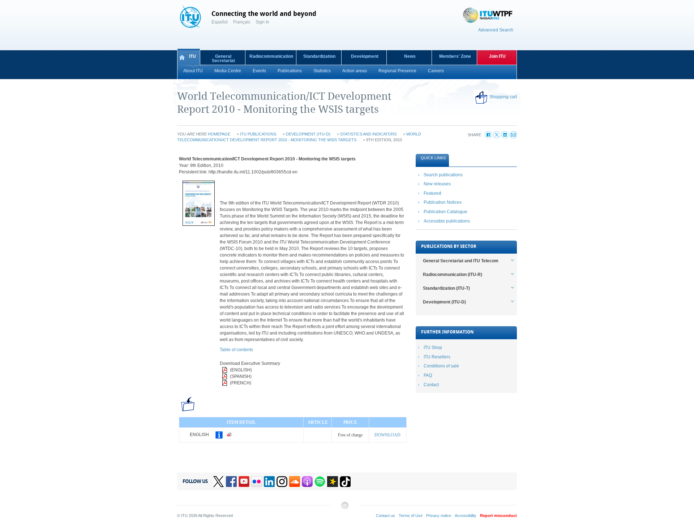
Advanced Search (495, 30)
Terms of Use (411, 515)
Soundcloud (294, 481)
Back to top (344, 508)
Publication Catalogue (445, 211)
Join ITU (497, 56)
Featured (432, 193)
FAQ (428, 375)
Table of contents (236, 349)
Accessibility (465, 515)
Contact (431, 384)
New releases (437, 183)
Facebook (231, 481)
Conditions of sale (441, 365)
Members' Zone (455, 56)
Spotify (319, 481)
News (410, 56)
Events (259, 70)
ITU (192, 56)
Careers (436, 70)
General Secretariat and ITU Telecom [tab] (460, 260)
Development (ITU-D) (308, 134)
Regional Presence (397, 70)
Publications (290, 70)
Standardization (319, 56)
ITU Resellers (437, 356)
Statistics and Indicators (368, 134)
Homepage (219, 134)
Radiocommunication (271, 56)
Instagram (282, 481)
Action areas (354, 70)
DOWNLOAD (387, 434)
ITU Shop (433, 347)
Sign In (262, 22)
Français (241, 22)
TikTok (345, 481)
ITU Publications (258, 134)
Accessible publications (447, 221)
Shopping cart (503, 96)
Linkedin (269, 481)
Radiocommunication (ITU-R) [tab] (452, 274)
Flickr (256, 481)
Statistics (322, 70)
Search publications (443, 174)
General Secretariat (223, 58)
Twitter (218, 481)
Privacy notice (438, 515)
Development (364, 56)
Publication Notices (443, 202)
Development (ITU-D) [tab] (444, 302)
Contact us (385, 515)
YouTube (244, 481)
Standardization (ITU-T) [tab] (446, 288)
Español (219, 22)
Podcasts (307, 481)
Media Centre (227, 70)
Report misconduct (498, 515)
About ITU (193, 70)
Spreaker (332, 481)
